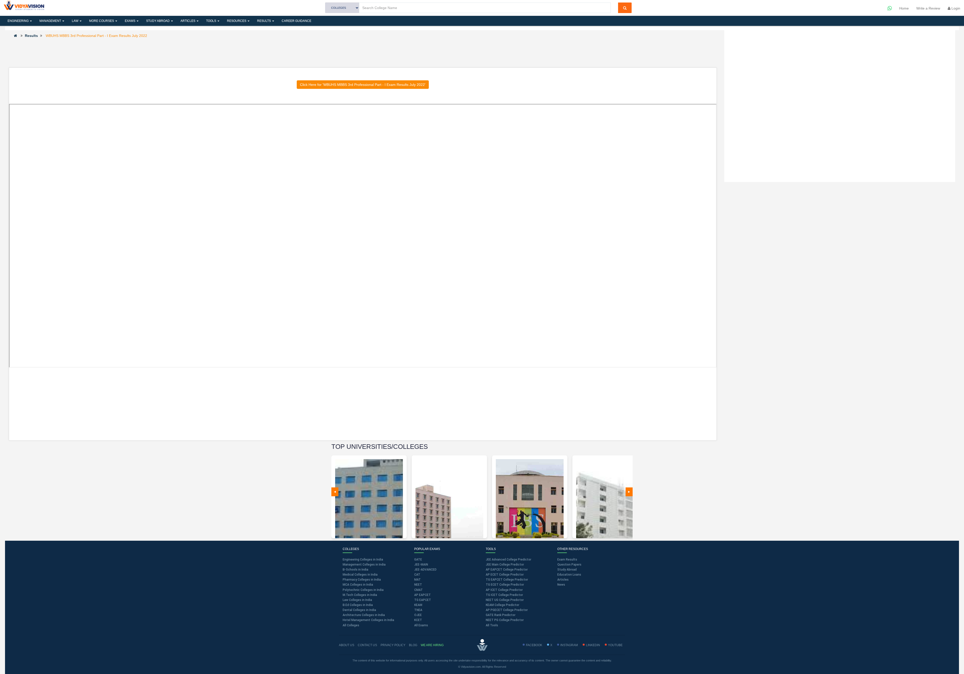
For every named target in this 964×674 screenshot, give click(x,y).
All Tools (492, 625)
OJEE (418, 615)
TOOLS (211, 21)
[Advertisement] (362, 52)
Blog (413, 645)
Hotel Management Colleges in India (368, 620)
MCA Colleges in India (358, 584)
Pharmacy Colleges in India (362, 579)
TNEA (418, 610)
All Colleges (351, 625)
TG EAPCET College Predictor (507, 579)
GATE (418, 559)
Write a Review (928, 8)
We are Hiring (432, 645)
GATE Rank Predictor (500, 615)
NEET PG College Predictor (505, 620)
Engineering (18, 21)
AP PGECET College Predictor (507, 610)
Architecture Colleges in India (364, 615)
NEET (418, 584)
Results (264, 21)
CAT (417, 574)
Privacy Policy (393, 645)
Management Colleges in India (364, 564)
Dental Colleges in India (359, 610)
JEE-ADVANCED (425, 569)
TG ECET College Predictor (505, 584)
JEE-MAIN (421, 564)
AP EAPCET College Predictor (507, 569)
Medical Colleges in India (360, 574)
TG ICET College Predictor (504, 595)
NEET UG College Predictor (505, 600)
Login (955, 8)
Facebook (534, 645)
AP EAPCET (422, 595)
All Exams (421, 625)
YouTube (615, 645)
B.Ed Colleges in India (358, 605)
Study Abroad (158, 21)
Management (50, 21)
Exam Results (567, 559)
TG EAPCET (422, 600)
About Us (346, 645)
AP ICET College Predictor (504, 590)
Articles (188, 21)
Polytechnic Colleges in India (363, 590)
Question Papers (569, 564)
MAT (417, 579)
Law (75, 21)
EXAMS (130, 21)
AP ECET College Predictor (505, 574)
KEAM (418, 605)
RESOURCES (237, 21)
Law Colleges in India (357, 600)
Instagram (569, 645)
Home (904, 8)
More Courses (102, 21)
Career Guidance (296, 21)
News (561, 584)
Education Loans (569, 574)
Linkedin (593, 645)
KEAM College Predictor (502, 605)
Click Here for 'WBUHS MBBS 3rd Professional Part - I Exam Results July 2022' (363, 85)
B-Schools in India (355, 569)
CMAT (418, 590)
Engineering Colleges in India (363, 559)
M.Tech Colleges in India (360, 595)
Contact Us (367, 645)
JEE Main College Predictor (505, 564)
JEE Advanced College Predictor (508, 559)
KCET (418, 620)
